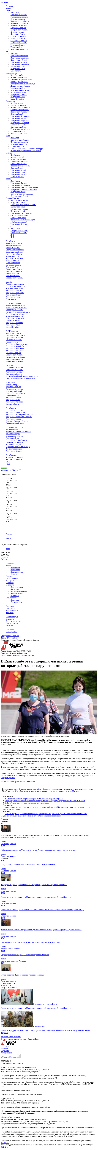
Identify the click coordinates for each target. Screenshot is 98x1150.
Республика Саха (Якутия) (21, 213)
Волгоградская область (20, 58)
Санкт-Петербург (18, 99)
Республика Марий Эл (20, 118)
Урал (8, 136)
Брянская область (18, 19)
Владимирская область (20, 21)
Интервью (15, 596)
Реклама (9, 534)
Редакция (5, 1051)
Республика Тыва (18, 172)
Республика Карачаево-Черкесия (24, 190)
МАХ (35, 789)
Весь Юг (14, 54)
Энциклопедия (17, 587)
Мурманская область (19, 88)
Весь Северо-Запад (18, 75)
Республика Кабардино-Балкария (24, 187)
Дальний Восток (12, 198)
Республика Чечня (18, 192)
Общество (10, 576)
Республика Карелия (19, 95)
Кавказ (8, 179)
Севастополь (16, 71)
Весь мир (9, 6)
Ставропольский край (19, 196)
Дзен (17, 791)
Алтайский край (17, 157)
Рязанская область (18, 38)
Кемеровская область (19, 161)
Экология (10, 583)
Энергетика (15, 570)
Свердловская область (20, 140)
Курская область (17, 32)
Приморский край (18, 211)
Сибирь (9, 153)
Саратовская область (19, 127)
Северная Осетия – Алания (22, 194)
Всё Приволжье (17, 103)
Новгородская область (20, 90)
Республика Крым (18, 69)
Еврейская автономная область (23, 205)
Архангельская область (20, 77)
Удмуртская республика (20, 129)
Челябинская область (19, 142)
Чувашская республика (20, 133)
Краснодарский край (19, 60)
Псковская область (18, 92)
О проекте (5, 1046)
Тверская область (17, 45)
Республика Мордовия (20, 120)
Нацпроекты (11, 580)
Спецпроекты (11, 598)
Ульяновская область (19, 131)
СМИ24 (4, 1147)
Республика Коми (18, 97)
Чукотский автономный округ (23, 220)
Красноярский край (19, 164)
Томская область (17, 177)
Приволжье (10, 101)
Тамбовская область (19, 43)
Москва (9, 8)
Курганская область (19, 144)
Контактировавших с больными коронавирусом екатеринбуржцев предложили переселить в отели (45, 801)
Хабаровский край (18, 218)
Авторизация (6, 1053)
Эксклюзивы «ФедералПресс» (45, 1004)
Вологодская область (19, 82)
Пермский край (17, 114)
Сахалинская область (19, 215)
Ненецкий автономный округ (23, 84)
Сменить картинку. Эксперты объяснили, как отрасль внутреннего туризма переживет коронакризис (46, 814)
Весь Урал (15, 138)
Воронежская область (19, 23)
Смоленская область (19, 41)
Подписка (15, 600)
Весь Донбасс (16, 228)
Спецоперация (39, 1026)
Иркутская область (18, 159)
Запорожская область (19, 231)
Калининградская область (21, 79)
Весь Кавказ (15, 181)
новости (4, 557)
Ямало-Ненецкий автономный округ (26, 151)
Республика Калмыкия (20, 64)
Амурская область (18, 202)
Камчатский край (18, 207)
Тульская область (17, 47)
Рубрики (4, 559)
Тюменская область (18, 146)
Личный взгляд (17, 593)
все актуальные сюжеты (11, 1037)
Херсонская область (19, 233)
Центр (8, 10)
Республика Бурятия (19, 224)
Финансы (14, 574)
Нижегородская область (20, 107)
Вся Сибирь (15, 155)
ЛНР (12, 235)
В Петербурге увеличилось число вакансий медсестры (27, 803)
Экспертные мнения (19, 591)
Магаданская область (19, 209)
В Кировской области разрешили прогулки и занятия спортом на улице (34, 799)
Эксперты (10, 585)
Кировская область (18, 105)
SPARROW (5, 1143)
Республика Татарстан (20, 123)
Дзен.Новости (44, 789)
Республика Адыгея (19, 62)
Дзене (30, 816)
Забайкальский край (19, 222)
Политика (10, 563)
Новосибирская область (20, 166)
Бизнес (8, 565)
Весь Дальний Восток (19, 200)
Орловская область (18, 36)
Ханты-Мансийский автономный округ (27, 149)
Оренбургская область (20, 110)
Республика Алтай (18, 170)
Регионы (4, 2)
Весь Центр (15, 13)
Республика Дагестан (19, 183)
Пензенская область (19, 112)
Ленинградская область (20, 86)
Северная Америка (18, 961)
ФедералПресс (71, 791)
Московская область (19, 15)
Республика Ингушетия (20, 185)
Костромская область (19, 30)
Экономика (15, 568)
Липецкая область (18, 34)
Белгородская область (19, 17)
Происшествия (12, 578)
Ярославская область (19, 49)
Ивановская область (19, 25)
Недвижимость (17, 572)
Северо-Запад (11, 73)
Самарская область (18, 125)
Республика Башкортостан (21, 116)
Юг (7, 51)
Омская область (17, 168)
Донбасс (9, 226)
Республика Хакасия (19, 174)
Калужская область (18, 28)
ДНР (12, 237)
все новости (6, 985)
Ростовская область (18, 66)
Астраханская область (19, 56)
